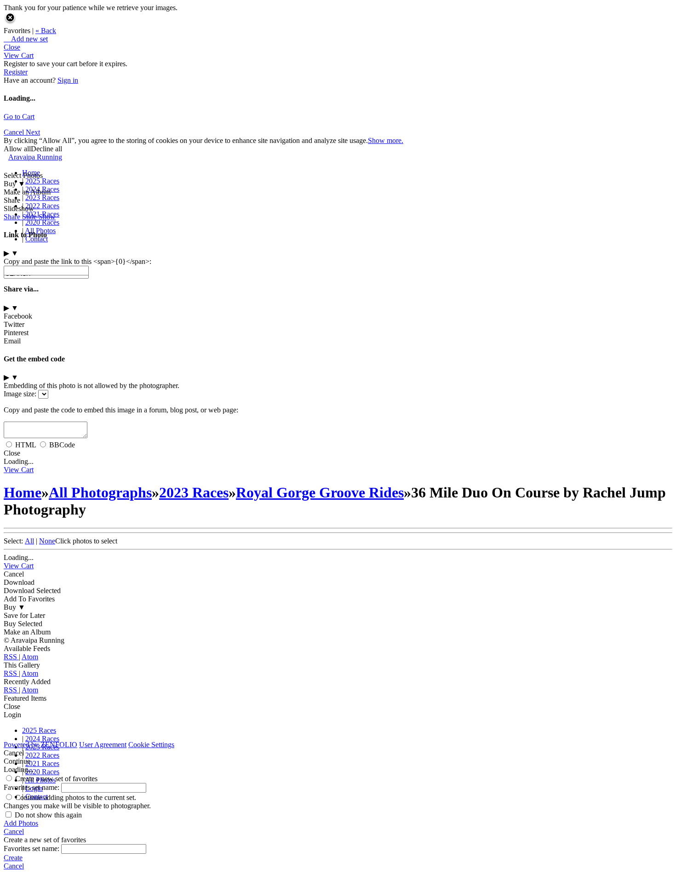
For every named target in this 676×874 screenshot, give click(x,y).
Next (33, 132)
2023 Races (42, 197)
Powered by (40, 744)
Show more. (385, 140)
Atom (30, 657)
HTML (25, 445)
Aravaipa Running (35, 157)
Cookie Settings (151, 744)
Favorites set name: (32, 787)
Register (16, 72)
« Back (45, 30)
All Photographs (100, 492)
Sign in (67, 80)
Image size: (20, 394)
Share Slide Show (30, 217)
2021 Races (42, 763)
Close (12, 47)
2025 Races (42, 181)
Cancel (15, 132)
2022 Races (42, 206)
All (29, 541)
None (47, 541)
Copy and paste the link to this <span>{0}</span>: (77, 261)
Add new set (26, 39)
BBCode (62, 445)
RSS (11, 657)
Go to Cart (19, 116)
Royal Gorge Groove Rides (320, 492)
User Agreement (102, 744)
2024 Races (42, 189)
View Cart (19, 55)
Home (31, 173)
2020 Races (42, 222)
